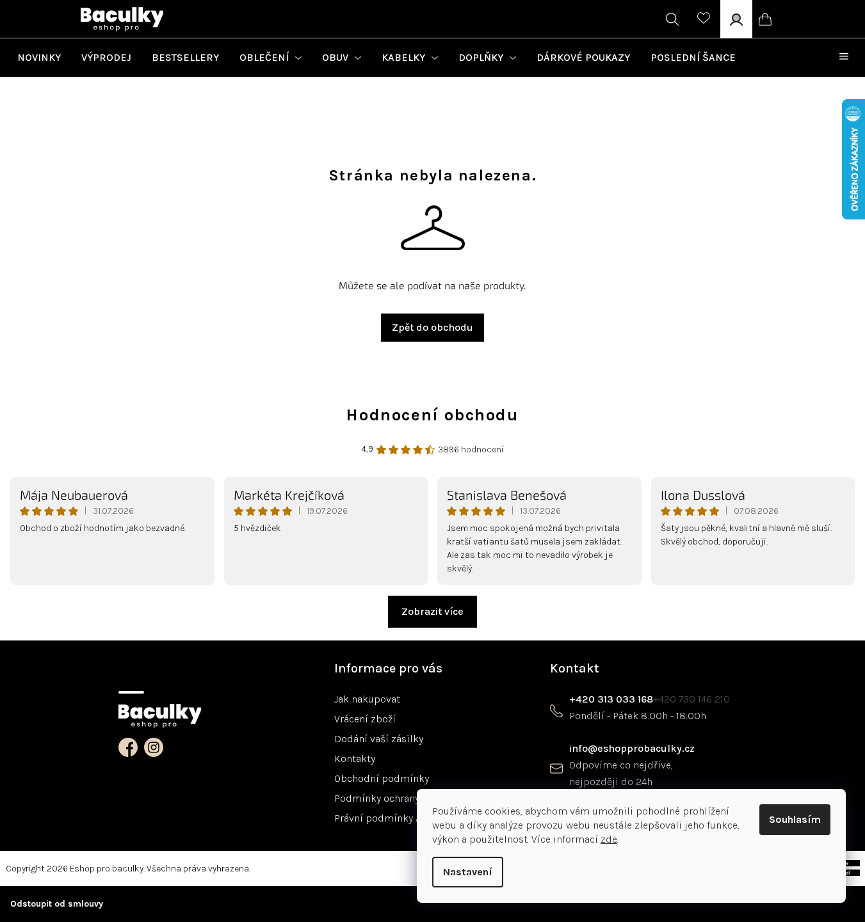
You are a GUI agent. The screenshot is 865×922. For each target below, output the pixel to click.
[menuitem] (39, 57)
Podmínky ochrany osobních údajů (414, 798)
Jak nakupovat (367, 699)
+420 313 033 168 (611, 699)
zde (609, 839)
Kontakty (354, 758)
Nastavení (467, 872)
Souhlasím (795, 819)
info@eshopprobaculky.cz (632, 748)
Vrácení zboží (365, 719)
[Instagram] (153, 747)
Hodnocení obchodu (432, 415)
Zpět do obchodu (432, 327)
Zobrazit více (432, 611)
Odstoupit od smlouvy (56, 903)
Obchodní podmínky (381, 778)
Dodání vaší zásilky (378, 739)
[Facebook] (128, 747)
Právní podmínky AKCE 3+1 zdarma (414, 818)
